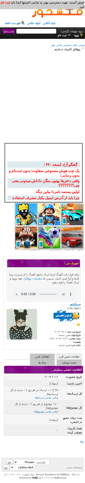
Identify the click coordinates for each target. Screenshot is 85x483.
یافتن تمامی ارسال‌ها (46, 397)
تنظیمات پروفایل (33, 278)
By (81, 442)
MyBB (35, 477)
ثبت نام (62, 35)
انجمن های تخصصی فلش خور (68, 44)
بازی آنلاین (49, 23)
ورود (76, 35)
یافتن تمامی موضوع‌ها (46, 411)
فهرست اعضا (12, 23)
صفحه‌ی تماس (74, 467)
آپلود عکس (33, 23)
